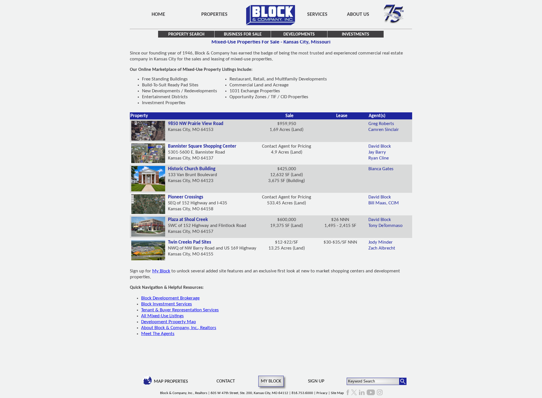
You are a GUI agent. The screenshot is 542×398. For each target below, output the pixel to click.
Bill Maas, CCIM (383, 203)
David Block (379, 146)
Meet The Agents (157, 333)
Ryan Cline (378, 158)
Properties (214, 14)
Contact (226, 381)
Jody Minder (380, 242)
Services (317, 14)
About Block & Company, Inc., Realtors (178, 327)
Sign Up (316, 381)
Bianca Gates (381, 169)
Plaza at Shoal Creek (188, 219)
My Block (161, 271)
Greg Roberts (381, 123)
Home (158, 14)
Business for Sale (243, 34)
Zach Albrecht (381, 248)
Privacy (321, 393)
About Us (358, 14)
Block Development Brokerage (170, 298)
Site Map (337, 393)
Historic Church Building (191, 169)
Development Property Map (168, 322)
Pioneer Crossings (185, 197)
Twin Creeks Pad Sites (189, 242)
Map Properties (171, 381)
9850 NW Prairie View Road (195, 123)
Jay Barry (377, 152)
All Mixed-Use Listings (162, 316)
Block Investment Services (166, 304)
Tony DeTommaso (385, 225)
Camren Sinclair (383, 129)
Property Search (186, 34)
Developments (299, 34)
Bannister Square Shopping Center (202, 146)
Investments (355, 34)
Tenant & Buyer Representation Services (180, 310)
